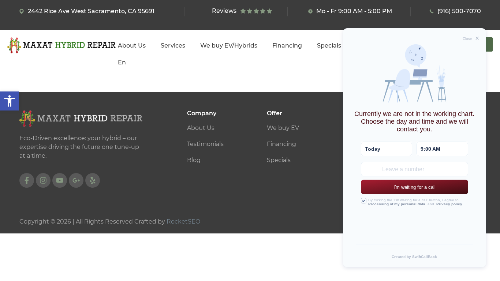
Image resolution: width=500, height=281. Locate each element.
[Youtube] (59, 180)
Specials (329, 45)
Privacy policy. (449, 204)
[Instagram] (43, 180)
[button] (9, 100)
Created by (414, 257)
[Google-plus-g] (76, 180)
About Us (132, 45)
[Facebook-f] (26, 180)
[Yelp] (92, 180)
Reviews (224, 10)
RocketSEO (183, 221)
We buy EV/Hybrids (228, 45)
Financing (287, 45)
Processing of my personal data (396, 204)
